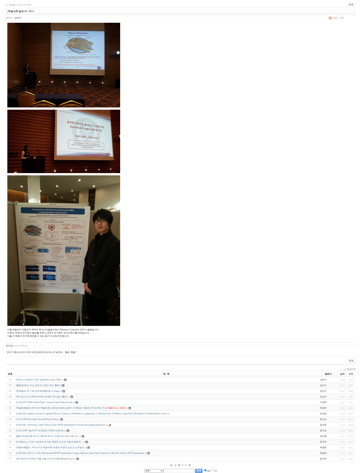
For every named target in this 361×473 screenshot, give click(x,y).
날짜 (342, 374)
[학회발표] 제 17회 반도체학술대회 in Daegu (37, 391)
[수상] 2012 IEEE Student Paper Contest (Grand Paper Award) (44, 402)
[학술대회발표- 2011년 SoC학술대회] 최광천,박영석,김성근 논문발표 (50, 447)
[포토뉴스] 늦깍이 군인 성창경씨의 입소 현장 (38, 379)
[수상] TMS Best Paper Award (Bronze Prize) (36, 419)
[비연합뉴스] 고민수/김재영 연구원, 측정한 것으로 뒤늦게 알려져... (49, 441)
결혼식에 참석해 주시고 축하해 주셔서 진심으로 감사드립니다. (47, 436)
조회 (351, 374)
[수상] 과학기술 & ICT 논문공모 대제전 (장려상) (40, 430)
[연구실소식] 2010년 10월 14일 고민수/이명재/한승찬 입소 (44, 458)
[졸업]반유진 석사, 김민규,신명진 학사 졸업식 (38, 385)
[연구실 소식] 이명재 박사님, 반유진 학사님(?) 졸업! (41, 396)
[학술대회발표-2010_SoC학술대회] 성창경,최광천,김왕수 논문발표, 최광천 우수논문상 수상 (70, 408)
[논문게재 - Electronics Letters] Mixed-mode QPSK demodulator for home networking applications (60, 425)
